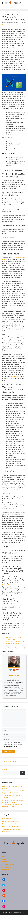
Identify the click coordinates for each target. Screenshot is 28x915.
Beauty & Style (6, 818)
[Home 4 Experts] (11, 2)
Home (4, 856)
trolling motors (14, 376)
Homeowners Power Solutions (11, 824)
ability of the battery (14, 335)
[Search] (22, 773)
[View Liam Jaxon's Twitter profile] (10, 670)
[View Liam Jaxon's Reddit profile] (14, 670)
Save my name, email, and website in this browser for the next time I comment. (13, 744)
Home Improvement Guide (10, 821)
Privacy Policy (6, 867)
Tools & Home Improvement (11, 829)
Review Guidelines (9, 864)
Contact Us (5, 862)
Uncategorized (7, 832)
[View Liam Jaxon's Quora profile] (17, 670)
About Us (5, 859)
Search (4, 769)
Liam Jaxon (14, 675)
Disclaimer (5, 869)
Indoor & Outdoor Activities (10, 826)
